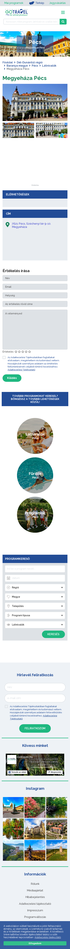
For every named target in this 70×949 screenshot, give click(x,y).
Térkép (39, 3)
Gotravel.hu (25, 757)
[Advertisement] (35, 163)
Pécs (35, 65)
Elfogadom (35, 943)
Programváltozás (35, 917)
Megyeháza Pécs (25, 78)
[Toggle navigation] (62, 12)
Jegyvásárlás (57, 3)
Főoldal (8, 62)
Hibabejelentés (35, 897)
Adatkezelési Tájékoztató (21, 369)
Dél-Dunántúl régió (29, 62)
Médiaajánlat (35, 890)
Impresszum (35, 910)
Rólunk (35, 883)
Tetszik (18, 772)
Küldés (12, 378)
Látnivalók (49, 65)
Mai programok (13, 3)
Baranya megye (17, 65)
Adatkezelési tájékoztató (35, 903)
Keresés (53, 634)
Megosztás (56, 772)
